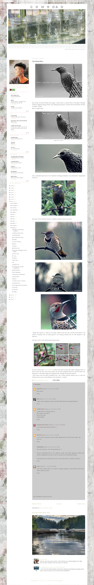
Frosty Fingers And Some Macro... (20, 285)
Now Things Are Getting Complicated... (17, 267)
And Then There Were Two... (41, 513)
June (13, 216)
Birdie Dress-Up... (16, 248)
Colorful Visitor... (16, 276)
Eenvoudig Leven (15, 95)
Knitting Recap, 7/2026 (16, 167)
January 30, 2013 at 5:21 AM (51, 447)
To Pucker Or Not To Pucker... (19, 281)
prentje (12, 106)
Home (59, 504)
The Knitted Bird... (16, 235)
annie (38, 466)
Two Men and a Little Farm (17, 156)
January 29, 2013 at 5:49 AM (57, 424)
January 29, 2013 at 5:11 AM (52, 409)
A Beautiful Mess (15, 161)
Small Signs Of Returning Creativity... (17, 230)
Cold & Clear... (15, 260)
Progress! (14, 278)
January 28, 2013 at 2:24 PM (48, 399)
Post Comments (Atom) (46, 508)
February (14, 225)
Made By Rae (14, 176)
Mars (38, 399)
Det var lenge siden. (15, 148)
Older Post (81, 504)
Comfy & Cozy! (15, 253)
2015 (12, 197)
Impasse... (14, 243)
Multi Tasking (14, 122)
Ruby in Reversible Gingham (17, 177)
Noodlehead (14, 171)
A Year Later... (44, 559)
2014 (12, 199)
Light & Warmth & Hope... (18, 237)
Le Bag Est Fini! (15, 264)
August (14, 212)
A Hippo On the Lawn (16, 125)
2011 (12, 297)
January (14, 227)
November (14, 205)
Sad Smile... (14, 239)
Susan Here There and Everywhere (19, 120)
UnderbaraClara (14, 137)
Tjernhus (13, 142)
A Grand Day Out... (16, 283)
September (15, 210)
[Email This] (53, 380)
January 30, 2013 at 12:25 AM (50, 435)
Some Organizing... (16, 272)
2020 (12, 185)
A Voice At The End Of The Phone (18, 117)
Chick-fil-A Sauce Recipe (16, 162)
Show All (27, 111)
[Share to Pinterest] (59, 380)
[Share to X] (56, 380)
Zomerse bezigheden (15, 96)
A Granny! (14, 246)
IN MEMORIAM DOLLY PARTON (17, 157)
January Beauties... (16, 270)
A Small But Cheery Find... (18, 233)
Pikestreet (39, 388)
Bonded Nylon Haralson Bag (17, 172)
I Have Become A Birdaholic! (18, 274)
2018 (12, 190)
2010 (12, 299)
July (13, 214)
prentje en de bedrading (16, 108)
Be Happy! (14, 291)
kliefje (12, 100)
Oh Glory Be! (15, 289)
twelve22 (13, 166)
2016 (12, 194)
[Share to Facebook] (57, 380)
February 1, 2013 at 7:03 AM (48, 466)
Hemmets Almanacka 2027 (17, 138)
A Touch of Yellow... (17, 241)
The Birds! (14, 258)
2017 (12, 192)
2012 (12, 295)
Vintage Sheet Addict (43, 424)
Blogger (61, 580)
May (13, 219)
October (14, 207)
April (13, 221)
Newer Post (36, 504)
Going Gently (14, 115)
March (13, 223)
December (14, 203)
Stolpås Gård (40, 409)
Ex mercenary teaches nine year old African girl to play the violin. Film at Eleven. (19, 128)
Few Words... (15, 287)
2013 (12, 201)
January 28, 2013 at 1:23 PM (50, 388)
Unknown (39, 435)
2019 (12, 188)
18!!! (13, 262)
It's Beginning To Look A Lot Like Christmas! (52, 567)
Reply (38, 393)
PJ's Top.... (14, 256)
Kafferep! (13, 143)
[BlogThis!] (54, 380)
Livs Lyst (13, 147)
